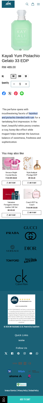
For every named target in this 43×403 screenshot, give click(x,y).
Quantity (5, 83)
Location (21, 340)
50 (13, 76)
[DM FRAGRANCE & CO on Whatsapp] (37, 354)
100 (19, 76)
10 (26, 76)
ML (3, 76)
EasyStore (35, 327)
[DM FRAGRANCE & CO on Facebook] (12, 354)
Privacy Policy (23, 390)
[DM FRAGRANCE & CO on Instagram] (24, 354)
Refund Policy (34, 390)
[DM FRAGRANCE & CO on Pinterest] (18, 354)
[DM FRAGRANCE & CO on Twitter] (6, 354)
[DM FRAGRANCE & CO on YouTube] (30, 354)
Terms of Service (10, 390)
